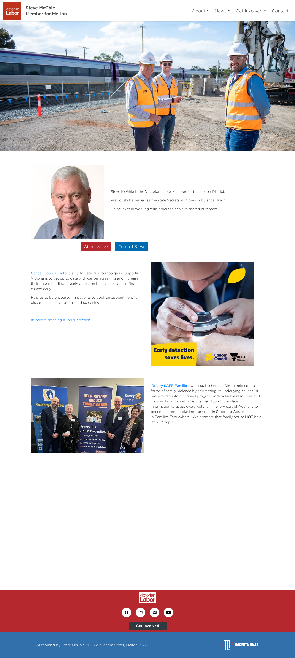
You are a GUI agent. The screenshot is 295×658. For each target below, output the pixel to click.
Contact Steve (131, 247)
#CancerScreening (46, 320)
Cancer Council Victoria (51, 273)
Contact (280, 10)
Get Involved (249, 10)
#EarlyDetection (76, 320)
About (198, 10)
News (221, 10)
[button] (22, 86)
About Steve (96, 247)
